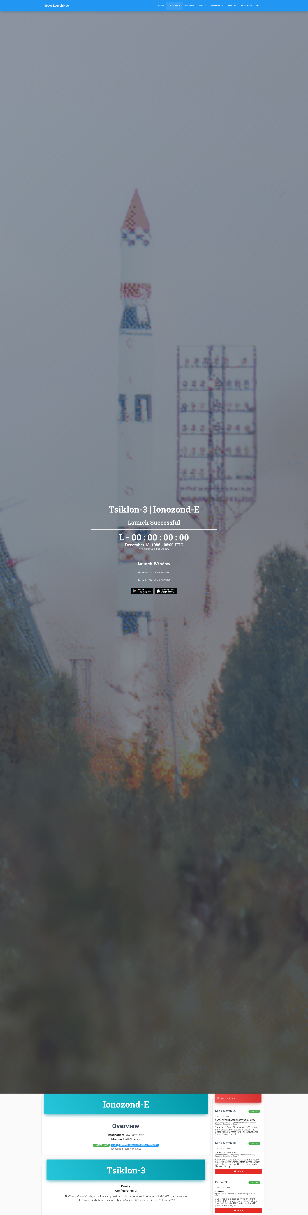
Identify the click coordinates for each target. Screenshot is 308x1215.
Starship (189, 5)
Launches (174, 5)
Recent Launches (226, 1098)
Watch (239, 1171)
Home (161, 5)
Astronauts (216, 5)
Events (202, 5)
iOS (259, 5)
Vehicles (232, 5)
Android (247, 5)
